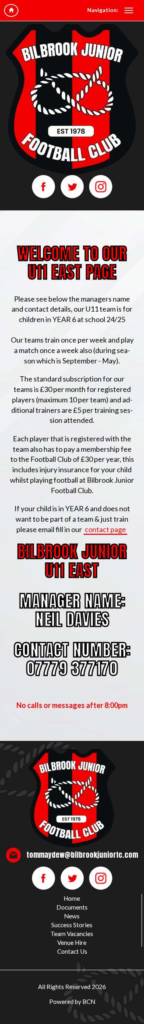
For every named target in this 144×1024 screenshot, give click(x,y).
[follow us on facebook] (44, 186)
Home (72, 898)
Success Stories (71, 924)
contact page (105, 529)
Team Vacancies (71, 933)
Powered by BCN (72, 1001)
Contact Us (72, 951)
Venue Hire (71, 942)
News (72, 916)
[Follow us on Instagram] (100, 186)
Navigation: (102, 9)
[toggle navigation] (129, 10)
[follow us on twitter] (72, 186)
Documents (72, 907)
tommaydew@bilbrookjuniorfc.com (82, 854)
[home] (11, 10)
